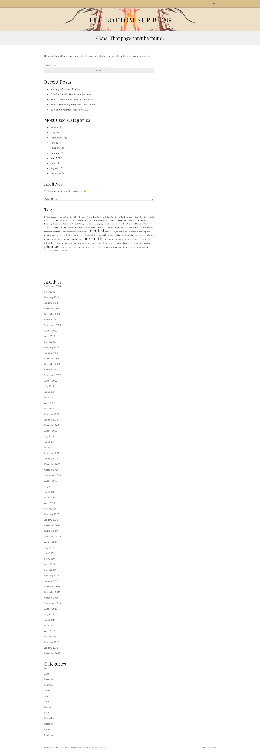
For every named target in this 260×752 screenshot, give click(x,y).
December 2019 (52, 525)
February (55, 147)
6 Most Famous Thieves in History (76, 220)
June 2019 (49, 553)
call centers (54, 232)
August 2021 (50, 430)
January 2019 (51, 581)
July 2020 (49, 486)
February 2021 (51, 453)
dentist (97, 230)
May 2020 (49, 497)
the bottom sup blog (62, 747)
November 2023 (52, 314)
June (53, 142)
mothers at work (132, 239)
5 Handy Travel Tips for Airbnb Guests (96, 217)
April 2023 (49, 336)
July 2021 (49, 436)
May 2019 (49, 558)
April (53, 127)
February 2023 (51, 347)
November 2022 (52, 364)
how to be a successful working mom (134, 232)
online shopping (51, 243)
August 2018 (50, 608)
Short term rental (101, 247)
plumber (53, 246)
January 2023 (51, 352)
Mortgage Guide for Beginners (67, 89)
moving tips (145, 239)
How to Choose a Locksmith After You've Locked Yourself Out (71, 235)
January (55, 153)
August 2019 (50, 542)
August (54, 168)
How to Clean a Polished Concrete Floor (72, 99)
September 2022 (52, 375)
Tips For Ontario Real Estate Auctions (71, 94)
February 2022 (51, 414)
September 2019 (52, 536)
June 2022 (49, 391)
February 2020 (51, 514)
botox (46, 232)
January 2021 (51, 458)
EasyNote (78, 747)
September (56, 137)
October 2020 (51, 469)
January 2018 (51, 647)
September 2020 (52, 475)
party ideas (122, 243)
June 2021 (49, 441)
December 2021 (52, 425)
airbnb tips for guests (117, 227)
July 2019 (49, 547)
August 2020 (50, 480)
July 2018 (49, 614)
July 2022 (49, 386)
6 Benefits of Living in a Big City (128, 217)
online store (64, 243)
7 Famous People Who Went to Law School (133, 220)
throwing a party (143, 247)
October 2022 (51, 369)
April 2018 (49, 631)
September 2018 (52, 603)
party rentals (133, 243)
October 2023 (51, 319)
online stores (110, 243)
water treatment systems (55, 251)
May (53, 132)
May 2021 (49, 447)
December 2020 (52, 464)
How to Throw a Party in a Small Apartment (63, 239)
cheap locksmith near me (72, 232)
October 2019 (51, 530)
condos (86, 232)
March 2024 (50, 291)
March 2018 (50, 636)
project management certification (77, 247)
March (54, 158)
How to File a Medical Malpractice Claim (115, 235)
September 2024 (52, 286)
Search (99, 70)
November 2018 (52, 592)
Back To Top (208, 747)
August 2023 (50, 330)
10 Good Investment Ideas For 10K (69, 109)
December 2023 (52, 308)
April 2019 (49, 564)
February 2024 (51, 297)
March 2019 (50, 569)
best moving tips (145, 227)
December (56, 173)
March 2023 (50, 341)
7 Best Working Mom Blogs (103, 220)
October (48, 723)
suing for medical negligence (122, 247)
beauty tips (133, 227)
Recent (47, 729)
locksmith (92, 238)
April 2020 (49, 503)
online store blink (78, 243)
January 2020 (51, 519)
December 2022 (52, 358)
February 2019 (51, 575)
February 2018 (51, 642)
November (49, 718)
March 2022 (50, 408)
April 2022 (49, 403)
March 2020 (50, 508)
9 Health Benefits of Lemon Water (92, 227)
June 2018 (49, 619)
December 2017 (52, 653)
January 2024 (51, 302)
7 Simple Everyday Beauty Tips (100, 224)
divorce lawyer (111, 232)
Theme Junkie (100, 747)
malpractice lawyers (116, 239)
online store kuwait (95, 243)
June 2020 (49, 492)
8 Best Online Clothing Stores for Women (133, 224)
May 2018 (49, 625)
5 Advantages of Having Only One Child (61, 217)
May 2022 (49, 397)
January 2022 (51, 419)
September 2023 (52, 325)
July (53, 163)
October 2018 (51, 597)
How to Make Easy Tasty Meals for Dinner (73, 104)
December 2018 (52, 586)
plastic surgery (146, 243)
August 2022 (50, 380)
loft (104, 239)
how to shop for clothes (144, 235)
